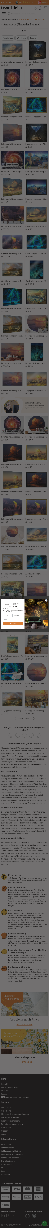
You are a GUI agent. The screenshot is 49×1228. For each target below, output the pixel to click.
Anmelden (13, 623)
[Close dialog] (46, 600)
